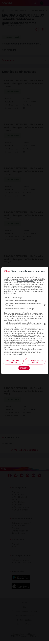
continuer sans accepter (13, 361)
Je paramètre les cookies (35, 361)
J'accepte (24, 368)
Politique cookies (21, 354)
